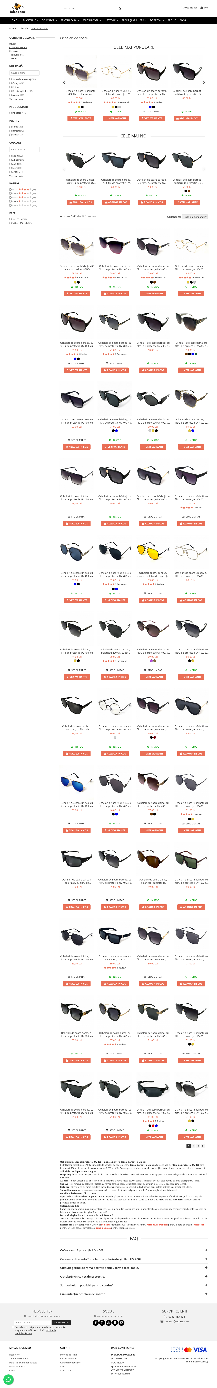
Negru (15, 155)
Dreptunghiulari (20, 91)
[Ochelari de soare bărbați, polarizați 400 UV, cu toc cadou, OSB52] (114, 628)
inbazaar (16, 112)
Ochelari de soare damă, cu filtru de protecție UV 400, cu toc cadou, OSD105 (191, 344)
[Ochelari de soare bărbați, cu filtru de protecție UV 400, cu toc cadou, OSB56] (153, 1089)
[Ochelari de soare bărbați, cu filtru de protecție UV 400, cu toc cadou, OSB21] (191, 705)
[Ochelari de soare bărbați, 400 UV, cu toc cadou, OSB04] (80, 71)
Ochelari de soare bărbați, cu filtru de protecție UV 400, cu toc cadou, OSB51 (115, 1111)
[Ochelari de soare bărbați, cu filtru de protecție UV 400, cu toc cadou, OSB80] (116, 160)
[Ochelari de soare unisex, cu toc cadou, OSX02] (114, 935)
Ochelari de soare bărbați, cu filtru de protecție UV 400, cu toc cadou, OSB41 (191, 1034)
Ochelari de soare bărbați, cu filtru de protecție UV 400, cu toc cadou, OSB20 (153, 497)
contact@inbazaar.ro (176, 1321)
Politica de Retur (68, 1358)
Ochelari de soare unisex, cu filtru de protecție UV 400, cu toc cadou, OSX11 (115, 574)
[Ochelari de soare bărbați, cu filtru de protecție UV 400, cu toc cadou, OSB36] (191, 935)
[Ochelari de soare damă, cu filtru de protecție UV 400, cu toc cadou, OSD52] (76, 1012)
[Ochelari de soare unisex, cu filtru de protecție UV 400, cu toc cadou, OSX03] (76, 398)
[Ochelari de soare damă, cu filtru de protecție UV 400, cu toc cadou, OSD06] (114, 245)
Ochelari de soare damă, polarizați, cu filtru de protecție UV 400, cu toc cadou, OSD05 (153, 881)
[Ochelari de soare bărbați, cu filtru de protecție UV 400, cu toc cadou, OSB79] (152, 160)
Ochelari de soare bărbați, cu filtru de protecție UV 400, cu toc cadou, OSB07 (191, 881)
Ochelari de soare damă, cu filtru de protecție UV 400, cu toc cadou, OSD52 (77, 1034)
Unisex (15, 134)
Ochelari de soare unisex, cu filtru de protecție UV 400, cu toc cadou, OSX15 (115, 804)
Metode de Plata (68, 1354)
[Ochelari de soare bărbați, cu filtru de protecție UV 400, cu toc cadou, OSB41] (191, 1012)
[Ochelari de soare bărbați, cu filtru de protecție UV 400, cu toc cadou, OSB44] (114, 322)
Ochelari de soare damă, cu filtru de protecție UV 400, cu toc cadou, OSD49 (153, 804)
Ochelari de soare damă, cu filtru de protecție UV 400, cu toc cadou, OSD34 (153, 728)
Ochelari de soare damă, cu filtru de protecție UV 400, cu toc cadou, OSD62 (153, 1034)
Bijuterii (13, 43)
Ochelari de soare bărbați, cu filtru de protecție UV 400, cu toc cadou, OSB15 (76, 958)
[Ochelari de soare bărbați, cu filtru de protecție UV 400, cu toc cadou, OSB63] (191, 1089)
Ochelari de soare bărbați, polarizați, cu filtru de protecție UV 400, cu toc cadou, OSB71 (77, 881)
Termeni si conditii (18, 1358)
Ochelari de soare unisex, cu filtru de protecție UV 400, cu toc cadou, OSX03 (77, 421)
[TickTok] (115, 1323)
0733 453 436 (176, 1316)
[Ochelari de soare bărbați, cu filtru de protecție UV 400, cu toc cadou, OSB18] (76, 475)
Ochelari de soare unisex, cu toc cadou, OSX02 (115, 958)
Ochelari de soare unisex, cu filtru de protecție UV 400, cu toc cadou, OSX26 (191, 574)
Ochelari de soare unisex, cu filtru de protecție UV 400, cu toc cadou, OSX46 (80, 181)
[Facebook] (96, 1323)
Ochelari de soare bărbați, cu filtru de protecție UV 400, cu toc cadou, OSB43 (76, 651)
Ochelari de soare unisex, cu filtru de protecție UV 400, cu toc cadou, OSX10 (77, 804)
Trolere (12, 58)
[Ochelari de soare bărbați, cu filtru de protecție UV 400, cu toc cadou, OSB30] (191, 475)
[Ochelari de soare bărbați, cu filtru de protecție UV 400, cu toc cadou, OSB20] (153, 475)
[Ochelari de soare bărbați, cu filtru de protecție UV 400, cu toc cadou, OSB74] (191, 628)
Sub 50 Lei (17, 219)
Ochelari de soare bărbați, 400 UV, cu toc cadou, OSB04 (80, 92)
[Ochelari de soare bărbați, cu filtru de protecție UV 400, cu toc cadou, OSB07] (191, 859)
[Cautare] (120, 8)
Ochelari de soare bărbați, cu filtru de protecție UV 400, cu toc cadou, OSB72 (115, 881)
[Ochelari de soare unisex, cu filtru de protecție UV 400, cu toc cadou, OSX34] (114, 705)
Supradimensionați (22, 79)
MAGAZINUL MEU (20, 1347)
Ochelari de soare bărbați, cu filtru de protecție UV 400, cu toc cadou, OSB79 (152, 181)
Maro (15, 167)
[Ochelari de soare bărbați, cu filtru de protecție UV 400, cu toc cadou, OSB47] (76, 1089)
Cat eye (16, 83)
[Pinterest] (102, 1323)
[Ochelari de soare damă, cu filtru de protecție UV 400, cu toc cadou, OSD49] (153, 782)
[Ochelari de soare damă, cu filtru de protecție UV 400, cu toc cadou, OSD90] (153, 628)
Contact (13, 1370)
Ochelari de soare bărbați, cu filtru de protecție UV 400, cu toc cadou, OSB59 (115, 421)
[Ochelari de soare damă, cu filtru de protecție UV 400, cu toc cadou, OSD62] (153, 1012)
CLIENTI (65, 1347)
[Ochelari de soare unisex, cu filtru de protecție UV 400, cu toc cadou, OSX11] (114, 552)
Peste (15, 189)
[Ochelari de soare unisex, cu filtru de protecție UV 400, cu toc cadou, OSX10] (76, 782)
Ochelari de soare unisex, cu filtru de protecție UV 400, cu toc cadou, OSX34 (115, 728)
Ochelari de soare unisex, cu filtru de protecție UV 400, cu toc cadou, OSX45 (77, 574)
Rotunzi (16, 87)
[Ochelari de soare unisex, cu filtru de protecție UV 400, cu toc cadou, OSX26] (191, 552)
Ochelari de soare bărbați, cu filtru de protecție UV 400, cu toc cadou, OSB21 (191, 728)
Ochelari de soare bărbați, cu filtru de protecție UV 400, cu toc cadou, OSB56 (153, 1111)
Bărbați (16, 130)
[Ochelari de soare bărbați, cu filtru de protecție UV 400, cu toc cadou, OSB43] (76, 628)
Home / (13, 28)
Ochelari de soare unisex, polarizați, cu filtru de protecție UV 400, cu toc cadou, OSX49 (76, 728)
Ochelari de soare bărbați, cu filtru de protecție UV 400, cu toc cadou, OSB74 (191, 651)
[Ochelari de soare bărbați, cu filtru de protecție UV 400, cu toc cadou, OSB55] (152, 71)
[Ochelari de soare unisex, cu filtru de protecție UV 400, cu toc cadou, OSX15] (114, 782)
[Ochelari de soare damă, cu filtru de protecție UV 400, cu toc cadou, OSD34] (153, 705)
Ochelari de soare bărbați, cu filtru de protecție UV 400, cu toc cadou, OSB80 (116, 181)
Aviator (16, 95)
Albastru (16, 159)
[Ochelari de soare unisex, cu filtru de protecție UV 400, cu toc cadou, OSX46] (80, 160)
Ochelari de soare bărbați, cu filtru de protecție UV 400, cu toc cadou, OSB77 (187, 181)
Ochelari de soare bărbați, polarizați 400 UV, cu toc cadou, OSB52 (115, 651)
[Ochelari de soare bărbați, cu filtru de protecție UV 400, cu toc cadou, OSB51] (114, 1089)
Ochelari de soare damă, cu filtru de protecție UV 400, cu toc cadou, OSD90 (153, 651)
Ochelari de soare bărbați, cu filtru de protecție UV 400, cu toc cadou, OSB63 (191, 1111)
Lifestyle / (24, 28)
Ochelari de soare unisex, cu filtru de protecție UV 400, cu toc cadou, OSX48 (191, 421)
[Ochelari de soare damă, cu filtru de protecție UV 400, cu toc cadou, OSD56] (114, 1012)
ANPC (63, 1366)
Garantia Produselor (70, 1362)
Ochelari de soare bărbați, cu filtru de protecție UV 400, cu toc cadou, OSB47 (76, 1111)
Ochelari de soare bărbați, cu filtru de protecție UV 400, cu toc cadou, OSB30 (191, 497)
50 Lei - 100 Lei (19, 223)
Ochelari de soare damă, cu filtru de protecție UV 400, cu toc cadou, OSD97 (153, 421)
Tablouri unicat (16, 54)
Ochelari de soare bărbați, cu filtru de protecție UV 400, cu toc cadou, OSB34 (191, 804)
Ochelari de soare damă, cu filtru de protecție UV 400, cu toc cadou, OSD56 (115, 1034)
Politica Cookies (17, 1366)
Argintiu (16, 171)
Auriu (15, 163)
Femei (15, 126)
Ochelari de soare (18, 47)
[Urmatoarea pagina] (203, 1146)
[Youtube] (109, 1323)
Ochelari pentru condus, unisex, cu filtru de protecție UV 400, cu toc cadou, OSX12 (153, 574)
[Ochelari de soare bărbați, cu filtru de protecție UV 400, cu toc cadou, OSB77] (187, 160)
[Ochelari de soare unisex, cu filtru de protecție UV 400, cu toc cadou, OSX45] (76, 552)
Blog (183, 20)
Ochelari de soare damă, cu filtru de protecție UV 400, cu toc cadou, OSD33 (153, 958)
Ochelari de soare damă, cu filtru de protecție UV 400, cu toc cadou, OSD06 (115, 267)
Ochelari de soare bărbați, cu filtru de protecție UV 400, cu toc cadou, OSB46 (187, 92)
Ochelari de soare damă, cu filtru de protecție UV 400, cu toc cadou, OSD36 (153, 267)
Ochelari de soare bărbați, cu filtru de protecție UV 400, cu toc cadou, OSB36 (191, 958)
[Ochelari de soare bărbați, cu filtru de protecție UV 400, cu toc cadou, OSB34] (191, 782)
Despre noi (14, 1354)
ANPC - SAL (65, 1370)
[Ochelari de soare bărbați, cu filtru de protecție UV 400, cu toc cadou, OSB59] (114, 398)
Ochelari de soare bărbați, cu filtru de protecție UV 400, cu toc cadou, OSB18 (76, 497)
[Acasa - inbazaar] (26, 8)
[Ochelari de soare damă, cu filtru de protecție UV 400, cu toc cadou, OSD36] (153, 245)
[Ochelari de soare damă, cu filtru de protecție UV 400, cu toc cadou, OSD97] (153, 398)
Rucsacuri (14, 51)
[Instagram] (121, 1323)
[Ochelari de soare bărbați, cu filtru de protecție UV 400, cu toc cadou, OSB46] (187, 71)
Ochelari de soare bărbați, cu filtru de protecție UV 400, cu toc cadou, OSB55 (152, 92)
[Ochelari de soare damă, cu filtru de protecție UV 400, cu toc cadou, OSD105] (191, 322)
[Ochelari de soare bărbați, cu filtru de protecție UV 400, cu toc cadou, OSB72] (114, 859)
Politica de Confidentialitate (23, 1362)
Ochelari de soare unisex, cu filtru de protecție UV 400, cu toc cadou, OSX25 (116, 92)
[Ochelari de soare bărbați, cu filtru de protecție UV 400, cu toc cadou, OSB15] (76, 935)
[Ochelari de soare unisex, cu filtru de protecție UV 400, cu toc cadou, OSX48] (191, 398)
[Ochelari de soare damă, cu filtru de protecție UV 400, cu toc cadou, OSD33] (153, 935)
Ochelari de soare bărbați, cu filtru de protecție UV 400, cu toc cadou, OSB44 (115, 344)
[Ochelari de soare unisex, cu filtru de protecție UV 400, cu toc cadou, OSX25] (116, 71)
